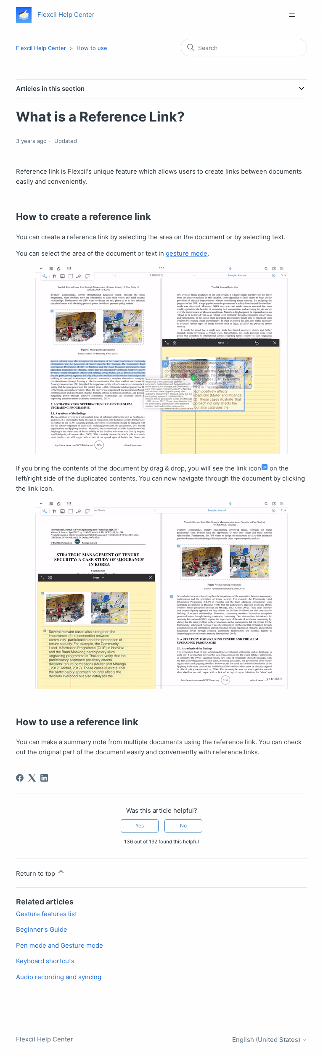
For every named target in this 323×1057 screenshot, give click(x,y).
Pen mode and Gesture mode (59, 945)
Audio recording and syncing (58, 977)
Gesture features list (46, 914)
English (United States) (267, 1039)
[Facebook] (20, 778)
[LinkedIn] (44, 778)
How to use (92, 48)
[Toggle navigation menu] (292, 15)
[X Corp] (32, 778)
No (183, 825)
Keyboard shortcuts (45, 961)
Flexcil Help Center (41, 48)
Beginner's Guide (41, 929)
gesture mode (186, 253)
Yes (139, 825)
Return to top (36, 873)
